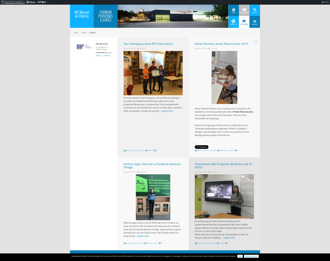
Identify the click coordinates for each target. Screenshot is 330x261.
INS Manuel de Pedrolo (81, 14)
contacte (106, 55)
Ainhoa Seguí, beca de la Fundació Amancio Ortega (152, 165)
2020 (84, 32)
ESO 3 (128, 150)
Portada (142, 150)
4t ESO (149, 243)
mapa (98, 55)
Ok (240, 256)
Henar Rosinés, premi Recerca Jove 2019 (221, 44)
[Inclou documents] (255, 41)
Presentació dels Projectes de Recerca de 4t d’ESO (223, 165)
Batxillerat (224, 150)
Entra (327, 2)
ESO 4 (199, 243)
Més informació (251, 256)
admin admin (131, 48)
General (135, 150)
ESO (127, 243)
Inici (76, 32)
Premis (150, 150)
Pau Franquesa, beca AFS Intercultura (148, 44)
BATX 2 (200, 150)
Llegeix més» (167, 111)
